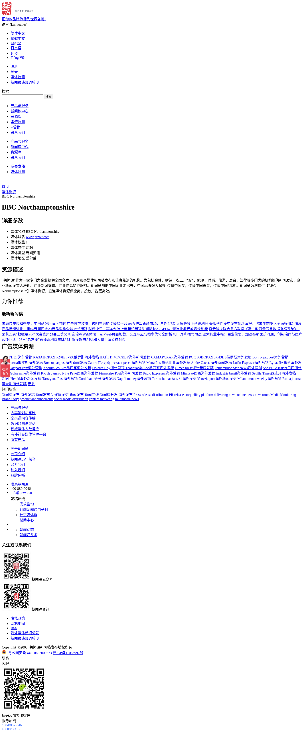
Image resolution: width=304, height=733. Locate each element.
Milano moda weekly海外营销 (259, 379)
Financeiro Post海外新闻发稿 (120, 373)
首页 (5, 187)
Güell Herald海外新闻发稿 (21, 379)
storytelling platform (199, 395)
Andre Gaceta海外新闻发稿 (211, 362)
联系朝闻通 (19, 484)
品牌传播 (18, 475)
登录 (14, 72)
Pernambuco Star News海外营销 (238, 368)
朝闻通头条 (28, 535)
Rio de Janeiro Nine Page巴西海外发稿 (70, 373)
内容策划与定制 (23, 413)
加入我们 (18, 470)
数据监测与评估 (23, 424)
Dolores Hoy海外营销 (109, 368)
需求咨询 (27, 504)
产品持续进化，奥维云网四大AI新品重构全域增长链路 (44, 329)
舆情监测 (18, 122)
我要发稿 (18, 166)
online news (245, 395)
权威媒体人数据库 (25, 429)
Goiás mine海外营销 (25, 373)
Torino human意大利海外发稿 (174, 379)
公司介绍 (18, 454)
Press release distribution (151, 395)
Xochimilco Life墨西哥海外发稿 (67, 368)
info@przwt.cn (21, 492)
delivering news (225, 395)
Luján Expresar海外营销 (251, 362)
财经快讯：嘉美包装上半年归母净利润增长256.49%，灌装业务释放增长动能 (148, 329)
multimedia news (127, 399)
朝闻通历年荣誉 (23, 459)
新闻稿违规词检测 (25, 82)
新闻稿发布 (11, 395)
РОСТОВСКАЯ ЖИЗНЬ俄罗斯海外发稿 (220, 357)
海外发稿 (27, 395)
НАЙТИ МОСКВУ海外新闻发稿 (125, 357)
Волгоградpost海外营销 (270, 357)
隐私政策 (18, 618)
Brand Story (10, 399)
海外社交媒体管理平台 (28, 434)
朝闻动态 (27, 529)
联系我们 (18, 132)
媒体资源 (9, 192)
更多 (31, 384)
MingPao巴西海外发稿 (198, 373)
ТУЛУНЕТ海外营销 (17, 357)
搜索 (48, 96)
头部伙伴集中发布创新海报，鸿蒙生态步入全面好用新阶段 (255, 323)
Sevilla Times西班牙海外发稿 (274, 373)
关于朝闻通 (19, 449)
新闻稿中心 (19, 111)
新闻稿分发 (109, 395)
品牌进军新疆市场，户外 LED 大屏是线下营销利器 (168, 323)
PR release (176, 395)
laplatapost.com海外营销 (24, 368)
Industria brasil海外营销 (234, 373)
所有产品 (18, 440)
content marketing (101, 399)
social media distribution (71, 399)
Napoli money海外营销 (134, 379)
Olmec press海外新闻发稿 (194, 368)
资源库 (16, 116)
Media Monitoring (283, 395)
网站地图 (18, 624)
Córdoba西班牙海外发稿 (98, 379)
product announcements (36, 399)
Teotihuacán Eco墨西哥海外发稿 (150, 368)
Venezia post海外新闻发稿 (217, 379)
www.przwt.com (37, 237)
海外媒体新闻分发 (25, 633)
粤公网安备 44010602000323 (30, 653)
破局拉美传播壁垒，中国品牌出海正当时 (34, 323)
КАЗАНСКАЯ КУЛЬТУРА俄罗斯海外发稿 (66, 357)
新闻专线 (92, 395)
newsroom (262, 395)
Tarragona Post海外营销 (60, 379)
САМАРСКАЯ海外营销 (169, 357)
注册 (14, 66)
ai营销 (15, 127)
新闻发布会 (44, 395)
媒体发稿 (61, 395)
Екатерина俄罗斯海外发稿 (23, 362)
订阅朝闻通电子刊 (34, 509)
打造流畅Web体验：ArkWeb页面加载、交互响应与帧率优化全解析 (120, 334)
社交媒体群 (28, 515)
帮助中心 (27, 520)
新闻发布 (76, 395)
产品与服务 (19, 106)
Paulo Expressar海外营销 (162, 373)
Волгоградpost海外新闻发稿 (65, 362)
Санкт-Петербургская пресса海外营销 (117, 362)
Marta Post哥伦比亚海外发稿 (168, 362)
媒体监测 (18, 77)
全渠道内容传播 (23, 418)
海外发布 (125, 395)
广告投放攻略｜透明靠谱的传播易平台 (97, 323)
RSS (14, 628)
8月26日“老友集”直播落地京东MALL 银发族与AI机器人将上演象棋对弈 (69, 340)
